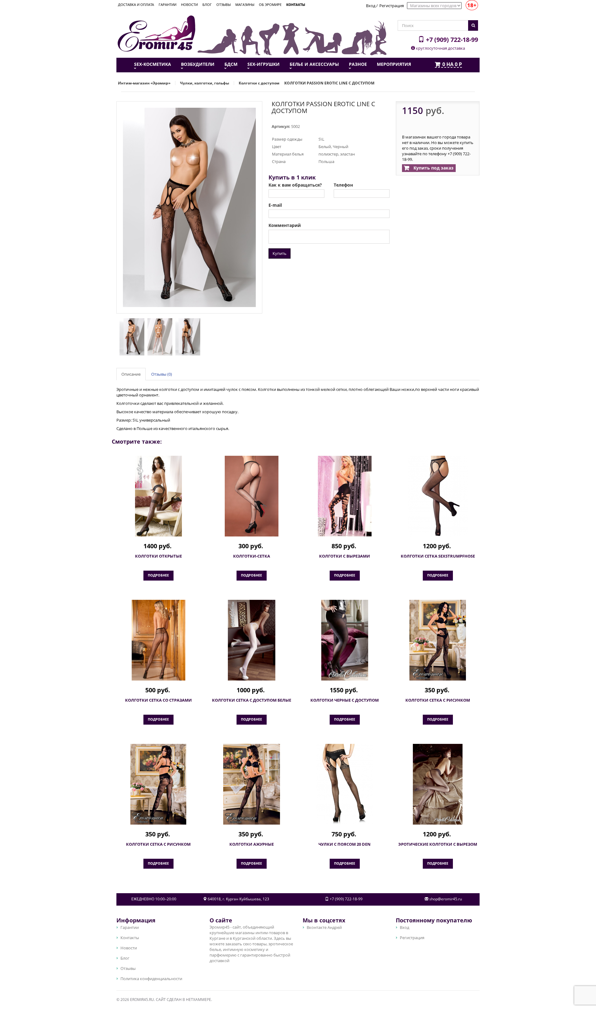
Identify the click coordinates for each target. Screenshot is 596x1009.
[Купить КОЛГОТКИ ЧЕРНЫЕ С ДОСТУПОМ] (344, 640)
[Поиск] (473, 25)
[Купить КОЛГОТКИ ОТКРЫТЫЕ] (158, 496)
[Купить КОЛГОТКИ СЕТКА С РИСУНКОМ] (437, 640)
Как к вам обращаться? (295, 185)
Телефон (343, 185)
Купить (280, 253)
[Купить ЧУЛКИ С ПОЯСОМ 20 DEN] (344, 784)
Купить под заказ (433, 168)
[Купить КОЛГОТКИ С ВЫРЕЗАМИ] (344, 496)
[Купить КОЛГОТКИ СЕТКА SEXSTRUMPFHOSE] (437, 496)
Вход (370, 5)
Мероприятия (394, 64)
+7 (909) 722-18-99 (451, 39)
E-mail (275, 205)
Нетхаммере (198, 999)
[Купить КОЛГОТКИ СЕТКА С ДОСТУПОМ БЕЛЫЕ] (251, 640)
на (452, 64)
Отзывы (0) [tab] (161, 374)
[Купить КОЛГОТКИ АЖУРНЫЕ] (251, 784)
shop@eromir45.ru (445, 899)
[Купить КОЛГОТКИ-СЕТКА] (251, 496)
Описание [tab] (131, 374)
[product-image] (130, 336)
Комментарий (285, 225)
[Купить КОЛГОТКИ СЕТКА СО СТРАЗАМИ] (158, 640)
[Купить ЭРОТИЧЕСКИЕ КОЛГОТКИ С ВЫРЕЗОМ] (437, 784)
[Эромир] (156, 33)
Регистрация (391, 5)
